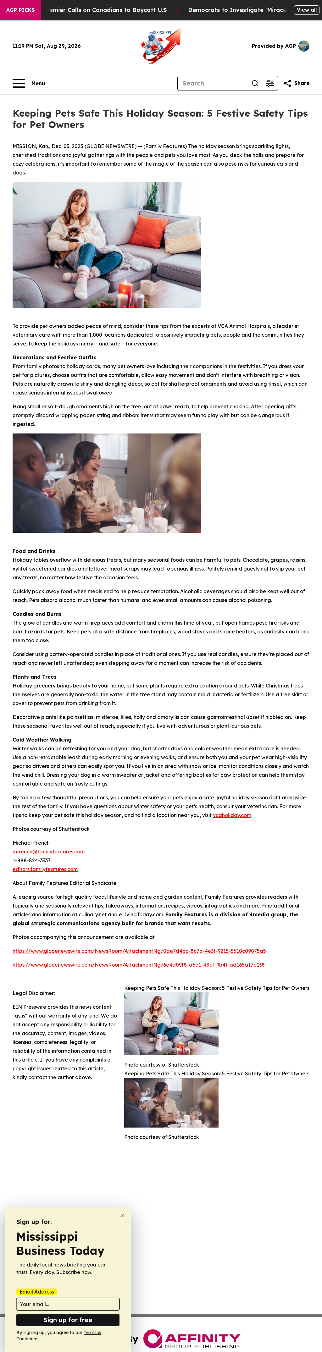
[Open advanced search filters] (270, 83)
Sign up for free (68, 1320)
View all (307, 10)
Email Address (36, 1292)
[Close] (123, 1215)
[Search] (255, 83)
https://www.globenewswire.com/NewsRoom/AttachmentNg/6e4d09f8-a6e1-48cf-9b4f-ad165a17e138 (139, 965)
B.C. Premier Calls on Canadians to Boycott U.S (99, 10)
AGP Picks (20, 10)
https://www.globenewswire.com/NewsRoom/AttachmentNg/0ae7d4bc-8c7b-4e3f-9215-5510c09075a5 (139, 951)
